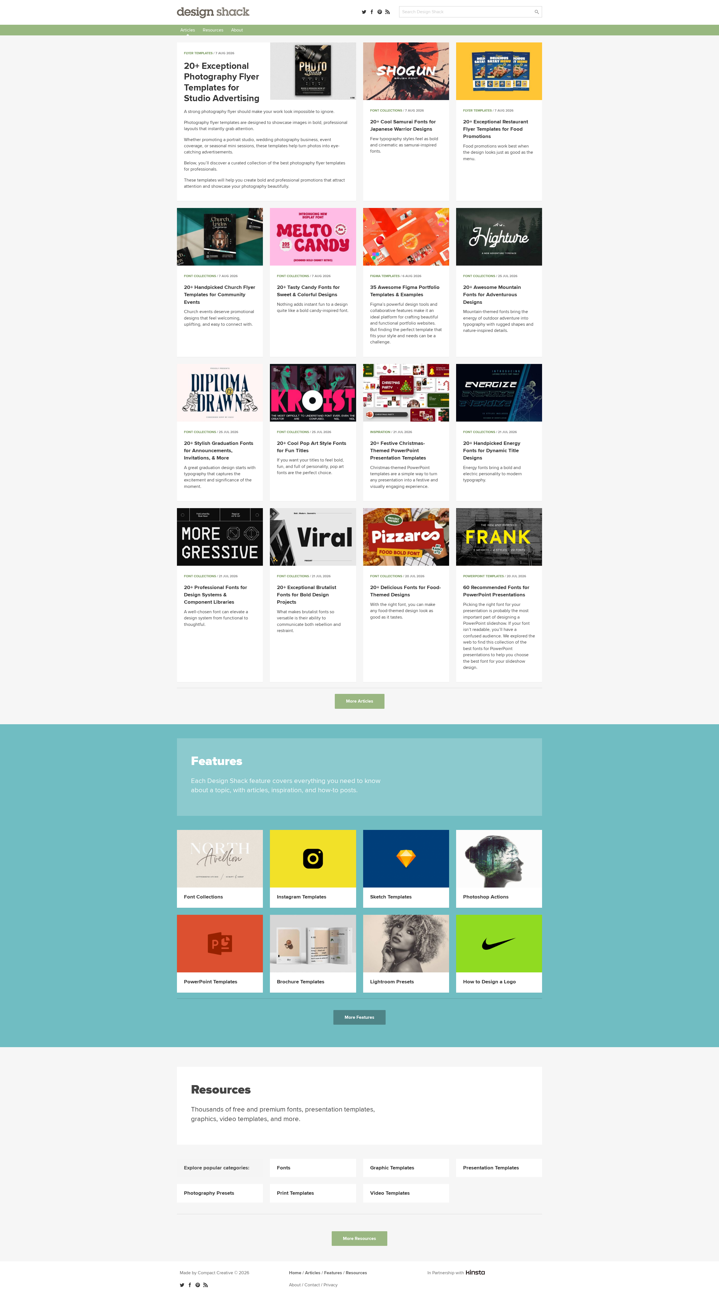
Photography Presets (209, 1193)
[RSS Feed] (387, 12)
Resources (213, 30)
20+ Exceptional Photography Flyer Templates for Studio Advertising (222, 82)
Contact (312, 1285)
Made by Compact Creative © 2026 (214, 1273)
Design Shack (213, 12)
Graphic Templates (392, 1168)
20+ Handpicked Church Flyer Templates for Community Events (219, 294)
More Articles (359, 701)
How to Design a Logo (489, 982)
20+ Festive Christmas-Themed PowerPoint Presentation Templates (398, 450)
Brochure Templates (300, 982)
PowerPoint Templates (483, 576)
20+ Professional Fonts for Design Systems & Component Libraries (215, 594)
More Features (359, 1017)
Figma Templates (385, 276)
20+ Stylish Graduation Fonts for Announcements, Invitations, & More (218, 450)
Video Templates (390, 1193)
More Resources (359, 1238)
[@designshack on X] (182, 1285)
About (237, 30)
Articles (187, 30)
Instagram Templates (301, 897)
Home (295, 1273)
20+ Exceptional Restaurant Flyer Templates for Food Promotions (495, 129)
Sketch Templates (391, 897)
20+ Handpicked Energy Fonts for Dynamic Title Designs (491, 450)
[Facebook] (372, 12)
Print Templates (295, 1193)
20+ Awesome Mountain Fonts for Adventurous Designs (492, 294)
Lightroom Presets (392, 982)
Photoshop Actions (486, 897)
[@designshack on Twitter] (364, 12)
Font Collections (386, 110)
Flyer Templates (198, 53)
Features (333, 1273)
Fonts (283, 1168)
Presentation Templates (491, 1168)
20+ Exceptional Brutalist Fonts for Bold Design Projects (306, 594)
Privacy (331, 1285)
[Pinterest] (379, 12)
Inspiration (380, 432)
